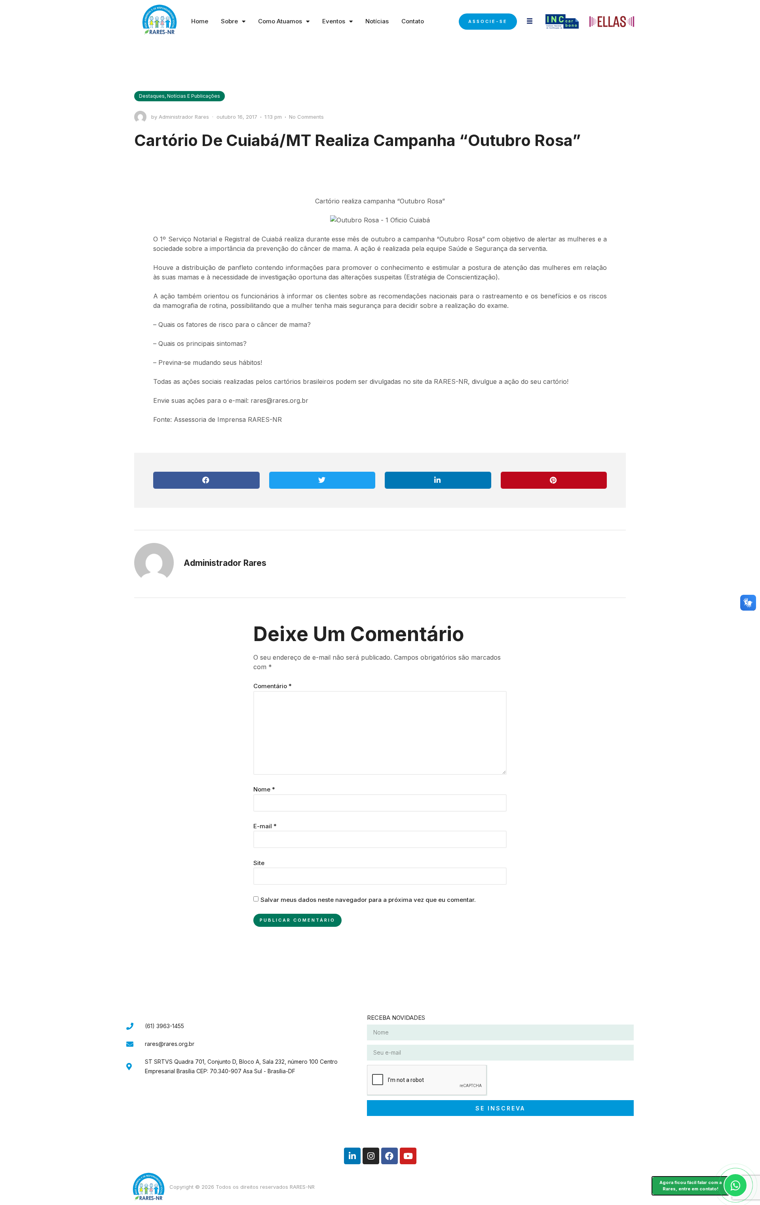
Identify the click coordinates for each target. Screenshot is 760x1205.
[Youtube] (408, 1156)
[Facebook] (389, 1156)
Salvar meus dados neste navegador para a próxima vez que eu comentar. (368, 899)
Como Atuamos (280, 21)
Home (199, 21)
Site (258, 863)
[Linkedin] (352, 1156)
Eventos (333, 21)
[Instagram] (371, 1156)
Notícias (377, 21)
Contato (412, 21)
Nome (264, 789)
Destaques (152, 96)
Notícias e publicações (193, 96)
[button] (206, 480)
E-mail (265, 826)
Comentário (272, 686)
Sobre (229, 21)
